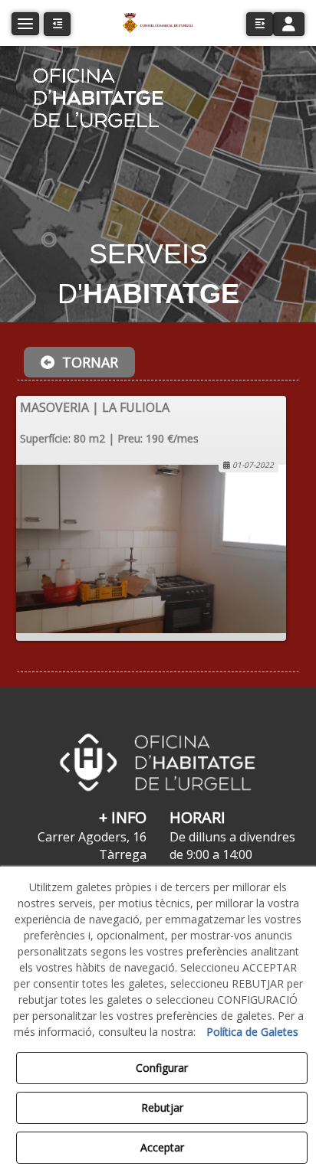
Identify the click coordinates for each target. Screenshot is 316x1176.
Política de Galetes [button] (252, 1031)
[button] (158, 23)
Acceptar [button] (162, 1147)
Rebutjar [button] (162, 1107)
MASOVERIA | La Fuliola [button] (95, 407)
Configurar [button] (162, 1067)
